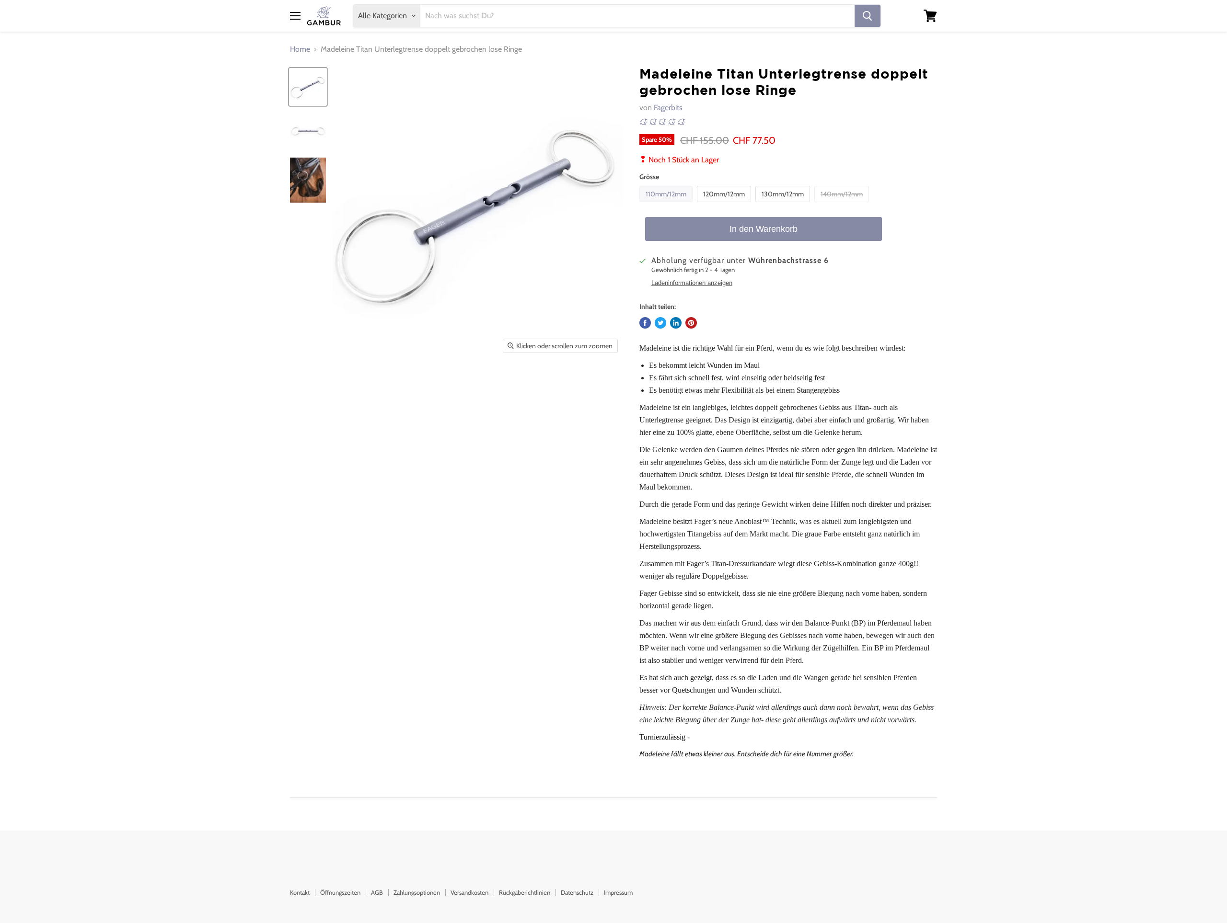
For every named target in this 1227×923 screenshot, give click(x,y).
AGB (377, 892)
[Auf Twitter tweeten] (660, 323)
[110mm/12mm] (667, 204)
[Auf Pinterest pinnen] (691, 323)
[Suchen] (867, 16)
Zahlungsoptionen (417, 892)
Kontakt (300, 892)
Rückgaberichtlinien (524, 892)
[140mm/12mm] (842, 204)
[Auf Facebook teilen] (645, 323)
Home (300, 49)
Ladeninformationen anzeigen (691, 283)
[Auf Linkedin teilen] (676, 323)
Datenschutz (577, 892)
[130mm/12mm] (783, 204)
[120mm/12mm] (725, 204)
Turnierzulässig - (664, 737)
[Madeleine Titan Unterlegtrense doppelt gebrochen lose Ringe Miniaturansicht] (308, 87)
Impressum (618, 892)
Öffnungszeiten (340, 892)
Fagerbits (668, 107)
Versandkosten (469, 892)
